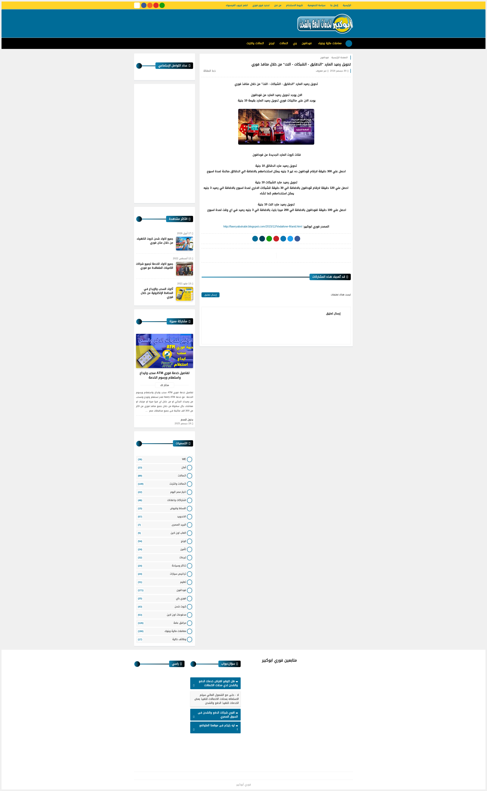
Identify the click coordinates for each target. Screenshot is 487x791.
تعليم (162, 582)
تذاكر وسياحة (162, 565)
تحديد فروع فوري (260, 5)
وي (295, 43)
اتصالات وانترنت (255, 43)
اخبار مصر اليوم (162, 492)
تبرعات (162, 557)
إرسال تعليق (210, 295)
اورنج (272, 43)
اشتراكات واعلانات (162, 500)
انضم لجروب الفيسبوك (237, 5)
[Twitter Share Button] (290, 239)
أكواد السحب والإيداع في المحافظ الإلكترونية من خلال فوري (157, 293)
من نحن (277, 5)
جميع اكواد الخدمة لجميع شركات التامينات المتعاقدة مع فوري (154, 265)
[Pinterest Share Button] (283, 239)
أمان (162, 467)
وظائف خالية (162, 639)
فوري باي (162, 598)
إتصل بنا (334, 5)
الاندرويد (162, 516)
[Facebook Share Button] (297, 239)
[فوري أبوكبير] (324, 23)
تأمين (162, 549)
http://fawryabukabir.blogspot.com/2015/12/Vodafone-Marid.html (262, 226)
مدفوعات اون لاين (162, 614)
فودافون (307, 43)
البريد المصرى (162, 524)
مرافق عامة (162, 622)
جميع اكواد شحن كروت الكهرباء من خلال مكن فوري (155, 240)
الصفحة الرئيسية (339, 57)
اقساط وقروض (162, 508)
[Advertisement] (203, 21)
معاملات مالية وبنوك (330, 43)
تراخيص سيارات (162, 573)
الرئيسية (347, 5)
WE (162, 459)
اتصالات (283, 43)
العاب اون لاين (162, 532)
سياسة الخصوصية (316, 5)
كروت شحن (162, 606)
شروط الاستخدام (294, 5)
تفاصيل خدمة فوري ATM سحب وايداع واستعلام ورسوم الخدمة (164, 375)
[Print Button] (255, 239)
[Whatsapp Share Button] (269, 239)
